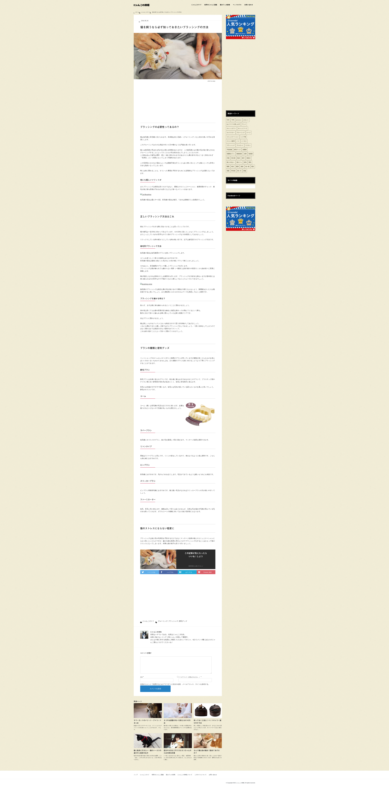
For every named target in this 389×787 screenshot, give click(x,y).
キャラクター (231, 132)
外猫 (228, 158)
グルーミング (163, 621)
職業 (228, 166)
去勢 (245, 154)
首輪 (244, 171)
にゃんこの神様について (185, 774)
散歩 (238, 158)
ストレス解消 (231, 141)
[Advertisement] (177, 102)
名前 (141, 677)
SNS (228, 120)
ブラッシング (173, 621)
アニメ (244, 124)
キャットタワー (231, 128)
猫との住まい (231, 162)
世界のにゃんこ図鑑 (210, 5)
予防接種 (229, 149)
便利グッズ (183, 621)
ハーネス (244, 141)
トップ (136, 774)
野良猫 (233, 171)
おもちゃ (238, 120)
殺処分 (249, 158)
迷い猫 (247, 166)
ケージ (249, 132)
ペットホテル (237, 5)
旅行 (243, 158)
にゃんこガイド (196, 5)
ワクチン (248, 145)
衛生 (232, 166)
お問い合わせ (248, 5)
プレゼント (240, 145)
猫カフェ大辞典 (225, 5)
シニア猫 (243, 137)
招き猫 (233, 158)
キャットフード (242, 128)
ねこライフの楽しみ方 (233, 124)
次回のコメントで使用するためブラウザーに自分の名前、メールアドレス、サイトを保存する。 (175, 684)
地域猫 (251, 154)
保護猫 (245, 149)
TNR (232, 120)
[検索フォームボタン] (253, 186)
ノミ (238, 141)
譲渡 (237, 166)
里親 (228, 171)
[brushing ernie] (146, 284)
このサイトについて (200, 774)
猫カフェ (239, 162)
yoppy (213, 81)
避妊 (252, 166)
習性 (250, 162)
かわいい (246, 120)
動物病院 (239, 154)
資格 (242, 166)
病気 (245, 162)
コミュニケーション (233, 137)
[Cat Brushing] (145, 194)
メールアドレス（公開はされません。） (189, 677)
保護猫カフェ (231, 154)
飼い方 (239, 171)
